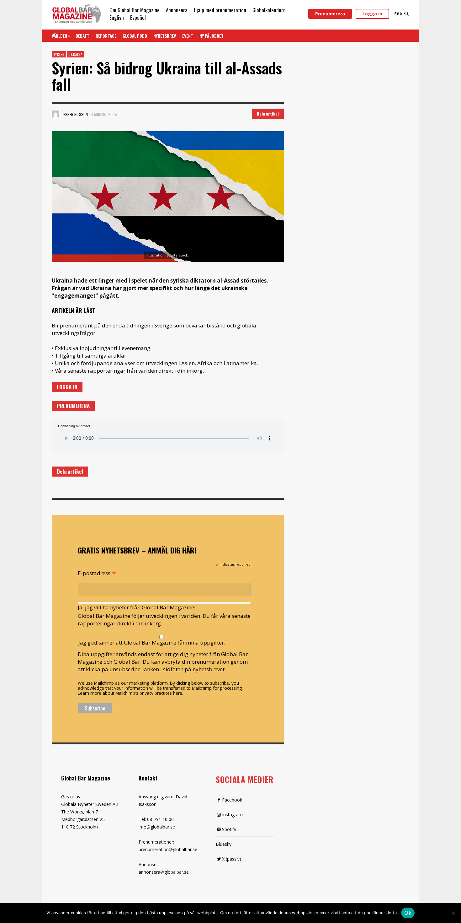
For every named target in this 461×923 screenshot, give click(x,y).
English (116, 17)
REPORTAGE (106, 35)
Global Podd (135, 35)
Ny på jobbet (211, 35)
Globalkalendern (269, 10)
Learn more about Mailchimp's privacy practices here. (130, 693)
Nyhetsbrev (164, 35)
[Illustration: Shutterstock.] (168, 196)
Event (187, 35)
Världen (59, 35)
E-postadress (97, 572)
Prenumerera (330, 14)
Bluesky (223, 844)
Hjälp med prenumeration (220, 10)
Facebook (232, 800)
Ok (407, 913)
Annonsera (177, 10)
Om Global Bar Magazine (134, 10)
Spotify (229, 829)
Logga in (372, 14)
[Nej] (453, 913)
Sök (398, 14)
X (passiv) (231, 859)
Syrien (59, 54)
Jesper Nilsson (75, 114)
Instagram (232, 815)
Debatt (82, 35)
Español (138, 17)
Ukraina (75, 54)
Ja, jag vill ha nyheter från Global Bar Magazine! (136, 607)
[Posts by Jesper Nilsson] (55, 114)
